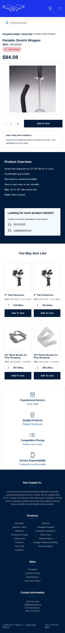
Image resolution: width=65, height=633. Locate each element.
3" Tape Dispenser (43, 295)
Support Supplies (45, 546)
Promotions (32, 569)
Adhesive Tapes (19, 527)
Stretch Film (27, 34)
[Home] (14, 8)
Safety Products (45, 539)
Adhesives (19, 531)
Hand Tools (19, 546)
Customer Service (32, 573)
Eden (47, 627)
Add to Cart (43, 123)
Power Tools (45, 535)
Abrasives (19, 523)
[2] (18, 278)
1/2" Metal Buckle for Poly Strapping (16, 356)
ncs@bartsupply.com (22, 230)
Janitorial (46, 523)
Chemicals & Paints (19, 535)
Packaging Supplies (11, 34)
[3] (47, 278)
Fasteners (19, 542)
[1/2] (18, 338)
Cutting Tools (19, 539)
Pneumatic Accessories (46, 531)
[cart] (50, 8)
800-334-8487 (20, 224)
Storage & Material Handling (45, 542)
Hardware (19, 550)
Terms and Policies (32, 581)
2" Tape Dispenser (14, 295)
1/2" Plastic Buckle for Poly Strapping (46, 356)
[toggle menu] (59, 8)
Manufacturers (32, 577)
